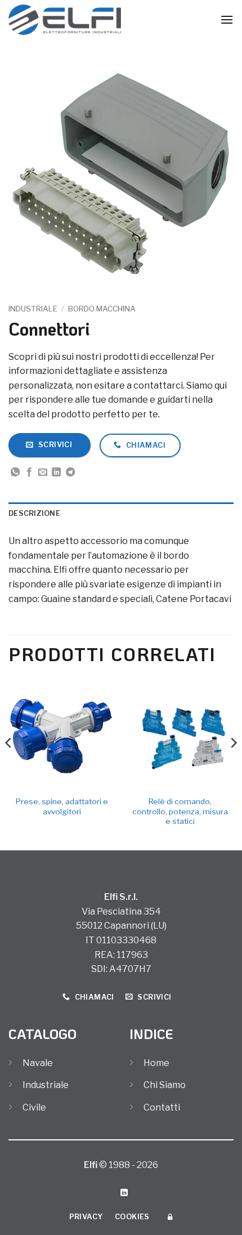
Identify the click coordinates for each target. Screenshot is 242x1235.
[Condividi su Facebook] (29, 472)
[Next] (233, 765)
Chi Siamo (165, 1085)
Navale (38, 1063)
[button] (227, 19)
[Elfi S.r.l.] (64, 20)
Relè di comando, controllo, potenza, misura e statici (180, 811)
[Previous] (9, 765)
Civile (34, 1107)
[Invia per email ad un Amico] (42, 472)
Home (156, 1063)
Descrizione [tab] (34, 513)
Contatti (162, 1107)
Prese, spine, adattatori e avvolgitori (62, 806)
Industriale (32, 308)
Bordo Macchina (102, 308)
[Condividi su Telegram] (70, 472)
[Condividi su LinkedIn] (56, 472)
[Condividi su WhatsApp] (15, 472)
